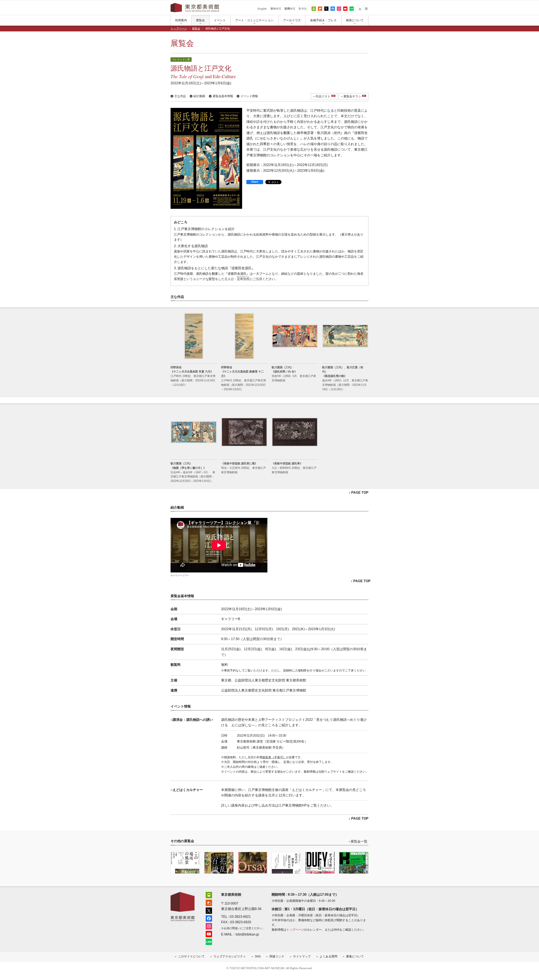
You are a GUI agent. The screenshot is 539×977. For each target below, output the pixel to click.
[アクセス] (209, 894)
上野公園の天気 (320, 8)
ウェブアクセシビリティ (229, 956)
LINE (351, 8)
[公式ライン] (209, 941)
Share (254, 181)
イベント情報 (249, 96)
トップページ (179, 28)
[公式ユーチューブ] (209, 933)
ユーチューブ (345, 8)
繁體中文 (290, 8)
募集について (355, 956)
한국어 (302, 8)
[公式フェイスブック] (209, 918)
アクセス (314, 8)
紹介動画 (199, 96)
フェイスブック (333, 8)
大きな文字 (366, 8)
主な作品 (180, 96)
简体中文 (276, 8)
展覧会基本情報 (223, 96)
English (262, 8)
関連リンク (277, 956)
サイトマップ (302, 956)
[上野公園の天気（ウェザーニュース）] (209, 902)
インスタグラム (339, 8)
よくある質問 (328, 956)
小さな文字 (360, 8)
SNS (258, 956)
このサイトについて (191, 956)
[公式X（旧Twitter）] (209, 910)
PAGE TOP (359, 492)
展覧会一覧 (359, 841)
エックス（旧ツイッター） (326, 8)
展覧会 (196, 28)
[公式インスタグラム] (209, 925)
